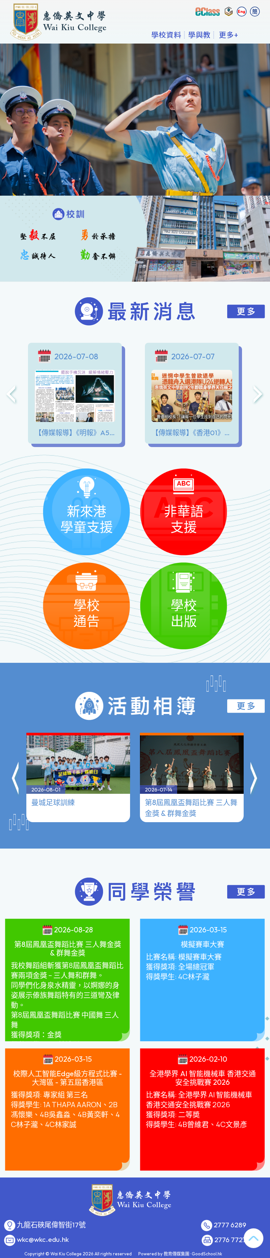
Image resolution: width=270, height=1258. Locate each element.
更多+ (228, 35)
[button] (15, 779)
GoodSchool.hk (207, 1253)
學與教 (199, 35)
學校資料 (166, 35)
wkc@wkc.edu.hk (43, 1239)
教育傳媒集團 (176, 1253)
